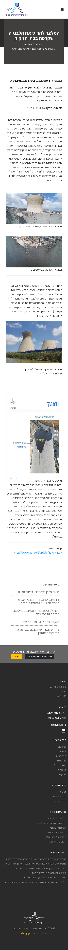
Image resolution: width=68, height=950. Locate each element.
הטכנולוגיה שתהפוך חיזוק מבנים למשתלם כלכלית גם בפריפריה (36, 612)
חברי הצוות (61, 755)
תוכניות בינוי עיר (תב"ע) (55, 837)
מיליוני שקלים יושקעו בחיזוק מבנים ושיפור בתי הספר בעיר (40, 868)
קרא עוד (16, 656)
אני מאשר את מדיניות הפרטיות (39, 656)
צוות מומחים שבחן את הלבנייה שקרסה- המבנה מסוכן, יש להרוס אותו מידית (37, 601)
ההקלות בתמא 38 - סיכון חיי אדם (40, 622)
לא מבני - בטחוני (58, 827)
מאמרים (28, 44)
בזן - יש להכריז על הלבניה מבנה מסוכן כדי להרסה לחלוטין (38, 631)
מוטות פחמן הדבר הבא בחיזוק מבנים (38, 592)
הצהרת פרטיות (59, 801)
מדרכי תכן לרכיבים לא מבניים (52, 823)
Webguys (25, 933)
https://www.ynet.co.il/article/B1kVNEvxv (37, 552)
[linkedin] (63, 731)
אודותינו (62, 751)
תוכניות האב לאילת (57, 832)
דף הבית (40, 44)
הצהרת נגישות (59, 796)
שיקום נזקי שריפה (58, 841)
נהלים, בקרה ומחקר (57, 818)
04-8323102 (53, 713)
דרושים (63, 791)
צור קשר (62, 774)
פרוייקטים (61, 760)
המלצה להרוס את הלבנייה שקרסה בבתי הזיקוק (44, 877)
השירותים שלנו (59, 765)
